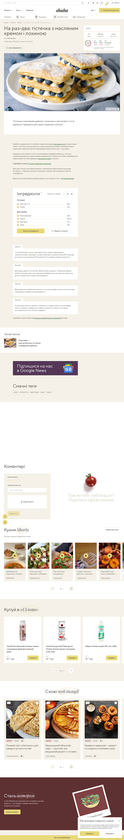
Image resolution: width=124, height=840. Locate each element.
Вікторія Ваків (12, 38)
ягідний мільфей (67, 178)
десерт (43, 392)
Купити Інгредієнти (30, 231)
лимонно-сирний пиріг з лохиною (47, 318)
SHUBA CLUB (62, 17)
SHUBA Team (10, 578)
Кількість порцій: (54, 194)
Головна (6, 22)
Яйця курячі (24, 222)
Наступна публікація (62, 837)
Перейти (33, 658)
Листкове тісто (25, 204)
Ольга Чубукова (50, 756)
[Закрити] (119, 821)
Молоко (22, 219)
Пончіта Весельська (12, 756)
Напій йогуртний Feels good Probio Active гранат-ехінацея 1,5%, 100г (60, 649)
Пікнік (22, 17)
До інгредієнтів (15, 48)
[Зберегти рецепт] (5, 516)
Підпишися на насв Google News (35, 368)
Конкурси (42, 17)
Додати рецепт (12, 812)
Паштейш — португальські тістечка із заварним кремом (29, 343)
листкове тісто (59, 144)
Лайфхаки (29, 10)
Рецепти (7, 10)
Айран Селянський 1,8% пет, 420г (101, 646)
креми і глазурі (35, 392)
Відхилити (110, 834)
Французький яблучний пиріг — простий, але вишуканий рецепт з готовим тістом (60, 748)
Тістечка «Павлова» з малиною (39, 164)
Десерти (9, 740)
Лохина (22, 207)
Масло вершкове (25, 216)
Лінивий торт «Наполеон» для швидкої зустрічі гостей (22, 747)
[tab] (60, 767)
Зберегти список (61, 231)
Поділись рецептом (111, 10)
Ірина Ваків (88, 756)
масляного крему (45, 158)
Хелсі (18, 10)
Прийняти (89, 834)
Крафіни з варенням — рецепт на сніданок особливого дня (100, 747)
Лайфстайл (81, 17)
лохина (16, 392)
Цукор (22, 225)
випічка (49, 392)
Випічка (19, 22)
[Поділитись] (5, 522)
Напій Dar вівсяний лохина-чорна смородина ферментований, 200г (23, 649)
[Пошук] (82, 3)
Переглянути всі (112, 530)
